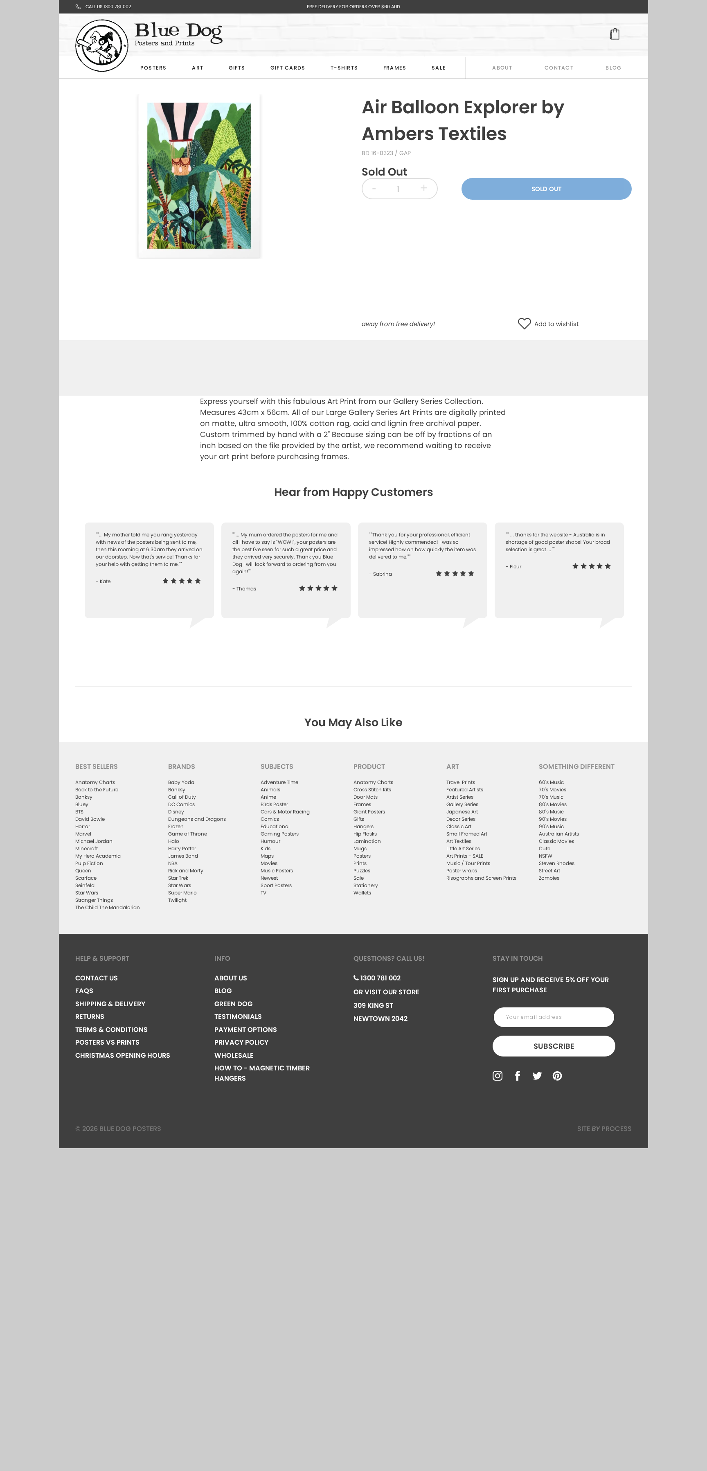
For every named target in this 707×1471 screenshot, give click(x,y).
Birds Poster (274, 804)
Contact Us (96, 978)
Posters (153, 67)
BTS (79, 811)
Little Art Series (463, 848)
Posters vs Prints (107, 1042)
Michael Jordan (94, 841)
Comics (270, 818)
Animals (270, 789)
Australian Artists (559, 833)
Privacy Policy (241, 1042)
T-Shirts (344, 67)
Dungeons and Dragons (197, 818)
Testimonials (238, 1016)
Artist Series (459, 796)
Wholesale (234, 1055)
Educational (275, 826)
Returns (89, 1016)
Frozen (176, 826)
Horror (82, 826)
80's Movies (553, 804)
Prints (360, 863)
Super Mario (182, 892)
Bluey (81, 804)
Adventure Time (279, 782)
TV (263, 892)
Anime (268, 796)
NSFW (545, 855)
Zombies (549, 877)
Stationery (366, 885)
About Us (230, 978)
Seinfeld (85, 885)
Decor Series (460, 818)
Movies (269, 863)
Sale (359, 877)
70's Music (551, 796)
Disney (176, 811)
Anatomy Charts (95, 782)
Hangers (364, 826)
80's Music (551, 811)
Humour (270, 841)
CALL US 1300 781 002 (108, 6)
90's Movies (553, 818)
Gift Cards (288, 67)
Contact (559, 67)
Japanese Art (462, 811)
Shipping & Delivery (110, 1004)
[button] (526, 324)
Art (197, 67)
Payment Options (245, 1029)
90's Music (551, 826)
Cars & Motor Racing (285, 811)
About (502, 67)
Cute (544, 848)
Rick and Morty (185, 870)
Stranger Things (94, 900)
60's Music (551, 782)
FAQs (84, 991)
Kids (265, 848)
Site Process (604, 1128)
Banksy (83, 796)
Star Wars (86, 892)
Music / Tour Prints (468, 863)
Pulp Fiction (89, 863)
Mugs (360, 848)
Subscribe (554, 1046)
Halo (173, 841)
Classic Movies (556, 841)
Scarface (86, 877)
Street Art (549, 870)
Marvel (83, 833)
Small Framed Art (466, 833)
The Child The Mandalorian (107, 907)
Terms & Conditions (111, 1029)
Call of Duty (182, 796)
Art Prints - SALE (464, 855)
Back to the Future (96, 789)
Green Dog (233, 1004)
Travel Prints (460, 782)
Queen (83, 870)
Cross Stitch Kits (372, 789)
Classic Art (458, 826)
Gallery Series (462, 804)
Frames (395, 67)
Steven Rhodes (556, 863)
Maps (267, 855)
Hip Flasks (365, 833)
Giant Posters (369, 811)
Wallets (362, 892)
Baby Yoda (181, 782)
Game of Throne (187, 833)
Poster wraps (461, 870)
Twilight (177, 900)
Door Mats (366, 796)
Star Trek (178, 877)
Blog (613, 67)
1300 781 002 (380, 978)
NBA (173, 863)
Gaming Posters (280, 833)
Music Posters (277, 870)
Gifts (237, 67)
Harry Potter (182, 848)
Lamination (367, 841)
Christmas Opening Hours (122, 1055)
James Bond (183, 855)
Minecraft (86, 848)
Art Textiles (458, 841)
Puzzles (362, 870)
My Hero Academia (98, 855)
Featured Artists (464, 789)
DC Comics (181, 804)
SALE (439, 67)
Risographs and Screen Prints (481, 877)
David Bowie (90, 818)
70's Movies (552, 789)
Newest (269, 877)
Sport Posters (276, 885)
